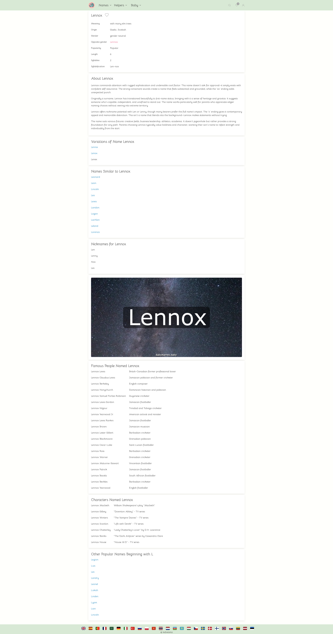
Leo (93, 195)
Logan (94, 213)
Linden (94, 596)
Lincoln (95, 189)
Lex (93, 571)
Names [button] (103, 5)
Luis (93, 565)
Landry (95, 578)
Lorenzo (95, 232)
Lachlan (95, 219)
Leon (93, 183)
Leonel (94, 584)
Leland (94, 225)
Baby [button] (134, 5)
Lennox (114, 42)
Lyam (94, 602)
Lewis (94, 201)
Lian (93, 608)
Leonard (95, 177)
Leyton (94, 559)
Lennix (94, 147)
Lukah (94, 590)
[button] (229, 5)
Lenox (94, 153)
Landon (95, 207)
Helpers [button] (119, 5)
